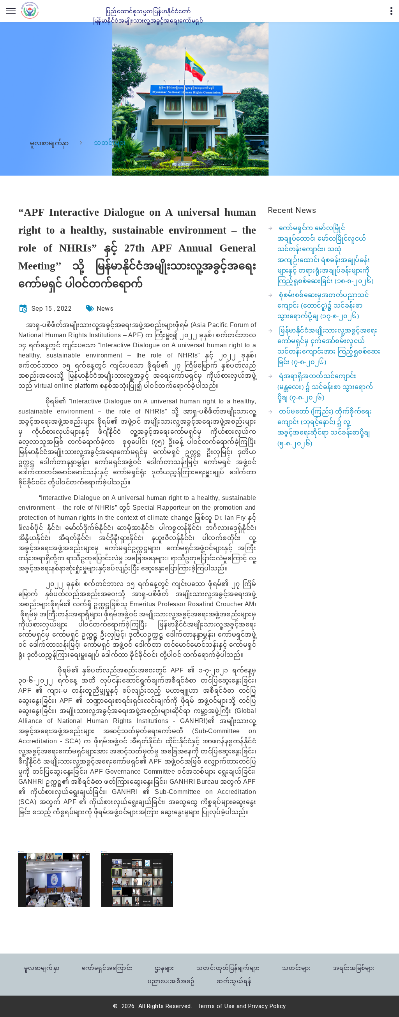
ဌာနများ (164, 967)
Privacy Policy (267, 1006)
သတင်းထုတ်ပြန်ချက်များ (228, 967)
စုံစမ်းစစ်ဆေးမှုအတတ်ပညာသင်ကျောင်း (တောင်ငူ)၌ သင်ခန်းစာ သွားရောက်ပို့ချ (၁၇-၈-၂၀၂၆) (323, 305)
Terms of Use (216, 1006)
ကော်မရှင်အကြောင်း (107, 967)
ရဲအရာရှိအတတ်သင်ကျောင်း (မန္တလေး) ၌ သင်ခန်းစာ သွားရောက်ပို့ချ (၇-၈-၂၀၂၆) (325, 386)
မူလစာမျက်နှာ (49, 143)
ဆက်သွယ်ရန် (234, 981)
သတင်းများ (296, 967)
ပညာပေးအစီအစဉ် (171, 981)
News (105, 308)
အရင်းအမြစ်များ (354, 967)
